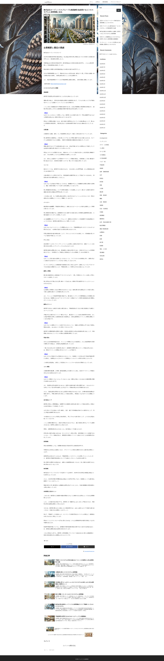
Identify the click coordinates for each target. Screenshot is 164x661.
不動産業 (46, 540)
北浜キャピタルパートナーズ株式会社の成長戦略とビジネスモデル (110, 21)
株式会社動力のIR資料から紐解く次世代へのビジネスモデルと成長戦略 (110, 32)
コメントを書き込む (69, 645)
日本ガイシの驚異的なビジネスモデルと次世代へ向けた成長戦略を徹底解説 (110, 38)
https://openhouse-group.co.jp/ (58, 83)
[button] (86, 546)
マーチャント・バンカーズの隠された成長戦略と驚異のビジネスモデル (110, 43)
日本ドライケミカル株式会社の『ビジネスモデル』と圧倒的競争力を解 (110, 27)
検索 (100, 7)
